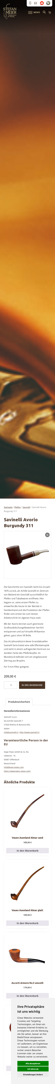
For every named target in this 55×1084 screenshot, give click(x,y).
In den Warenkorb (32, 685)
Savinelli (26, 507)
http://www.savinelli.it (29, 732)
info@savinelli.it (11, 732)
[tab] (19, 702)
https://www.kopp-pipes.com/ (17, 771)
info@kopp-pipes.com (14, 767)
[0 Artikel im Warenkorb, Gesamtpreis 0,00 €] (49, 13)
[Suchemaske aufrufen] (44, 12)
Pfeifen (17, 507)
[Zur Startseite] (10, 18)
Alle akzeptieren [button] (33, 1063)
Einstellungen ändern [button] (33, 1074)
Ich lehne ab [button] (33, 1069)
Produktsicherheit (19, 701)
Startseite (8, 507)
